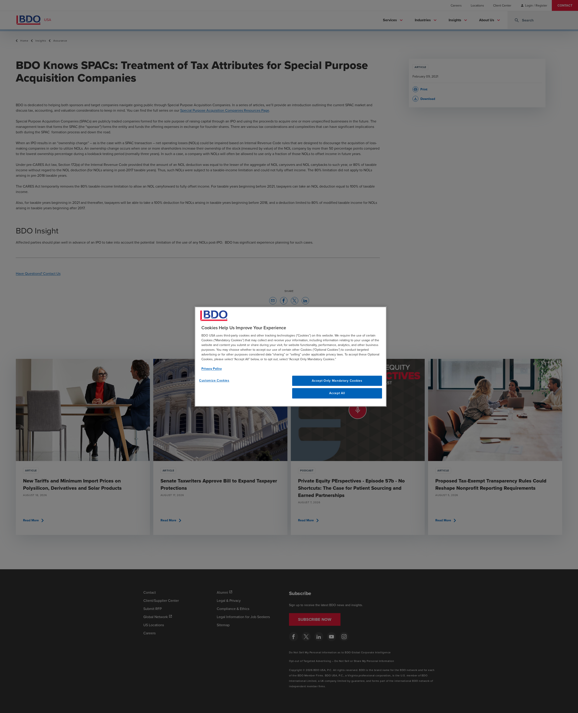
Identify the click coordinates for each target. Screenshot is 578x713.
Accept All (337, 393)
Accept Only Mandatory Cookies (337, 380)
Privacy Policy (211, 368)
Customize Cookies (214, 380)
